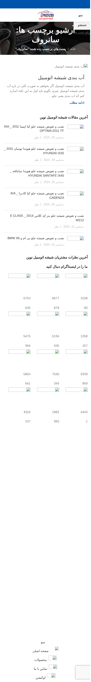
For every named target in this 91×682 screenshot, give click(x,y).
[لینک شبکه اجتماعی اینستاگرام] (40, 4)
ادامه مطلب (77, 102)
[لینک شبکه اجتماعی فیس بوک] (51, 4)
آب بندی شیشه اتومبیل (61, 77)
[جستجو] (5, 15)
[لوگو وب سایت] (45, 15)
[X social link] (45, 4)
